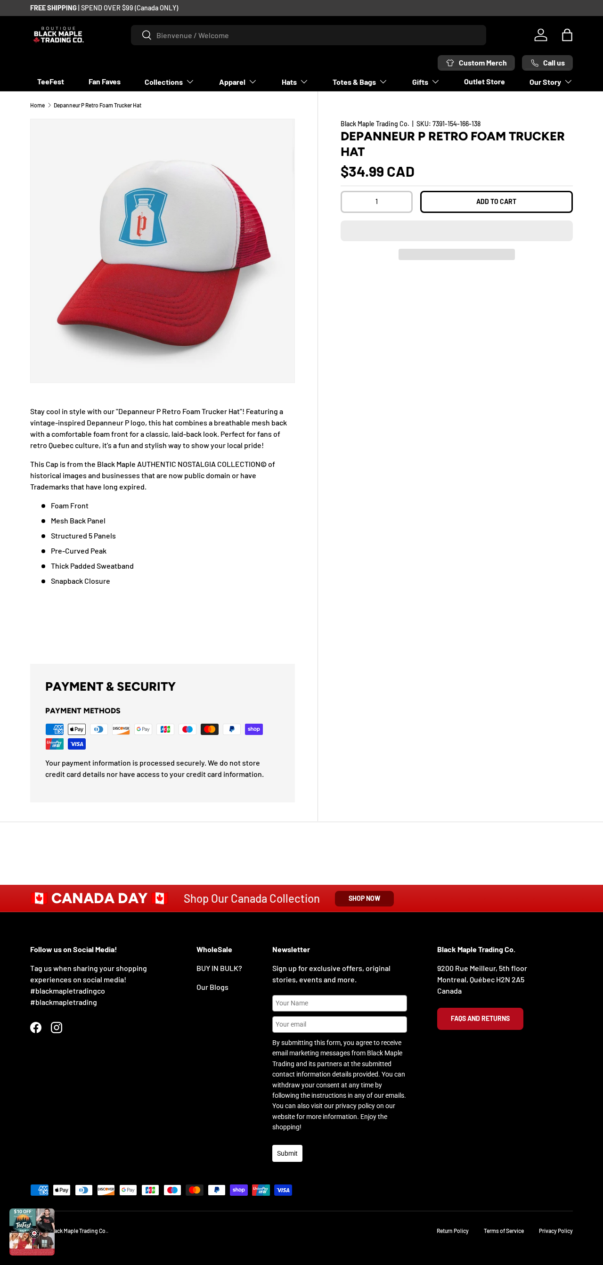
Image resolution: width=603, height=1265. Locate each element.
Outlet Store (484, 81)
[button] (457, 230)
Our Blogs (212, 986)
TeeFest (50, 81)
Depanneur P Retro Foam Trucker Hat (97, 105)
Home (37, 105)
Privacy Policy (556, 1230)
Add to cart (496, 201)
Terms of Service (504, 1230)
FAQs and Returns (480, 1018)
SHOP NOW (364, 898)
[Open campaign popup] (32, 1232)
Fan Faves (105, 81)
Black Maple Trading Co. (375, 124)
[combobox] (308, 35)
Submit (287, 1153)
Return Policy (453, 1230)
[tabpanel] (162, 523)
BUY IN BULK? (219, 967)
